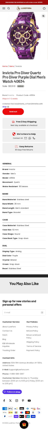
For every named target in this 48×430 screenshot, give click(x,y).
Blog (4, 339)
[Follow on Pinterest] (23, 400)
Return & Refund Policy (33, 336)
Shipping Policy (32, 342)
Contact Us (7, 331)
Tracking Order (8, 350)
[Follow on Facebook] (4, 400)
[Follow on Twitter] (10, 400)
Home (5, 66)
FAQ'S (4, 335)
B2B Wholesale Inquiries (8, 344)
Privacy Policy (32, 326)
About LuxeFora (9, 326)
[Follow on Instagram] (16, 400)
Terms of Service (33, 346)
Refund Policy (32, 331)
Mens (11, 66)
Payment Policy (33, 350)
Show (24, 424)
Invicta (19, 66)
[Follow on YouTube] (29, 400)
